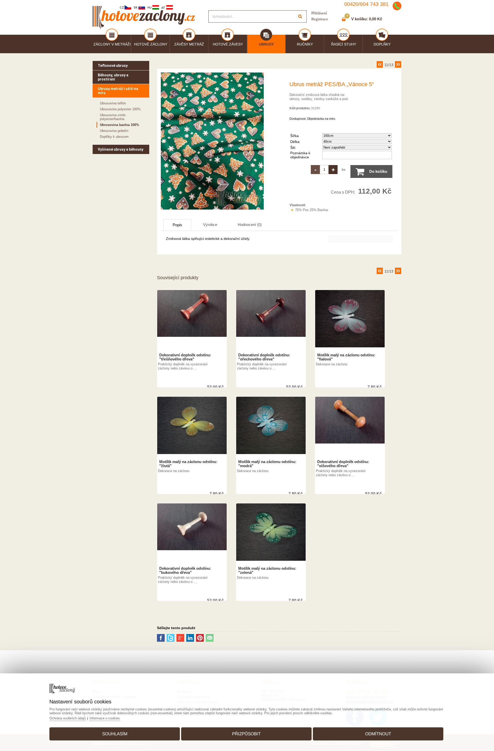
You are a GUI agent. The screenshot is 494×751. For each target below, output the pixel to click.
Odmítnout (378, 733)
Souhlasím (114, 733)
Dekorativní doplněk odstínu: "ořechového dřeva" (264, 357)
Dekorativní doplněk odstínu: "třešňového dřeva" (185, 357)
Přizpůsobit (246, 733)
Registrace (319, 19)
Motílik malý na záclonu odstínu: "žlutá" (188, 464)
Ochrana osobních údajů (67, 718)
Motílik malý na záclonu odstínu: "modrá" (267, 464)
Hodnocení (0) (250, 224)
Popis (177, 225)
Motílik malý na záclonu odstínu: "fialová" (346, 357)
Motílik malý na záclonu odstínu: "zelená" (267, 570)
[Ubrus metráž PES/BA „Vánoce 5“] (212, 209)
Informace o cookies (105, 718)
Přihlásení (319, 13)
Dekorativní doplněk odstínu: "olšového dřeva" (343, 464)
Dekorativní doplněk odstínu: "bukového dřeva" (185, 570)
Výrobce (210, 224)
